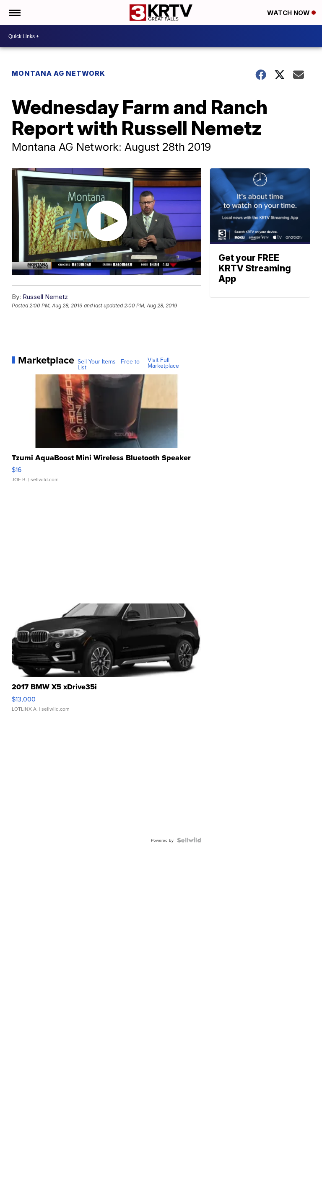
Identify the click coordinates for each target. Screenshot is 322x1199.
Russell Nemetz (45, 297)
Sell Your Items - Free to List (109, 364)
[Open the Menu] (14, 12)
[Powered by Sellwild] (189, 840)
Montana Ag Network (58, 73)
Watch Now (289, 13)
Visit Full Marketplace (163, 363)
